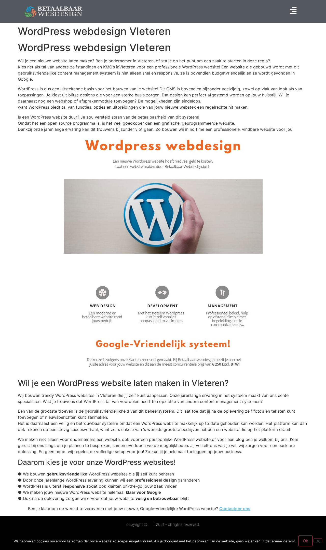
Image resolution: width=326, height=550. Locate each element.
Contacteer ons (234, 508)
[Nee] (318, 540)
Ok (305, 540)
